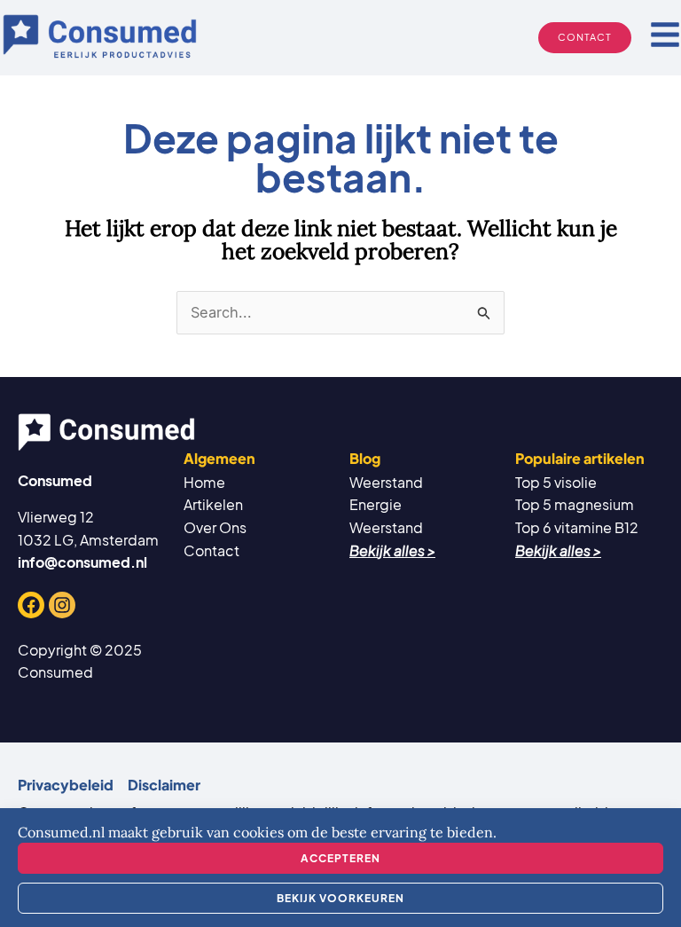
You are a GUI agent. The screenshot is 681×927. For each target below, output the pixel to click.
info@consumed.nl (82, 562)
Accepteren (340, 858)
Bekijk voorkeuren (340, 898)
